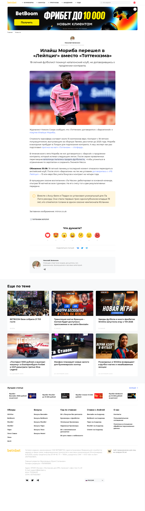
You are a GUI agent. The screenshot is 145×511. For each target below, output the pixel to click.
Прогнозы (54, 2)
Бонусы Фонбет (40, 422)
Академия (68, 2)
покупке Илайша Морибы (42, 132)
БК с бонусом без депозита (71, 414)
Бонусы (41, 2)
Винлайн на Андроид (95, 414)
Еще (79, 2)
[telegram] (38, 480)
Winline (10, 414)
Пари (9, 430)
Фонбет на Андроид (95, 426)
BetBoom (11, 418)
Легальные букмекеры (69, 422)
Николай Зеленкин (72, 43)
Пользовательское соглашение (121, 419)
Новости (18, 32)
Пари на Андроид (94, 422)
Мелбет (10, 426)
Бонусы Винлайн (40, 414)
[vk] (27, 480)
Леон (9, 437)
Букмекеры (29, 2)
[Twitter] (82, 248)
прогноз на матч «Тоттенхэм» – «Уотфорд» (62, 147)
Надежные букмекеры (69, 426)
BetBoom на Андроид (96, 418)
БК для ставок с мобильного (71, 436)
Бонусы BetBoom (41, 418)
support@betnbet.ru (38, 470)
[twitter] (32, 480)
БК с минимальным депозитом (68, 431)
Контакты (117, 414)
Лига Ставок (12, 433)
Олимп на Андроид (95, 430)
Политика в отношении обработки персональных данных (124, 426)
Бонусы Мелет (39, 433)
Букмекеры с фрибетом (70, 418)
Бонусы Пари (39, 426)
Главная (10, 32)
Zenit (9, 441)
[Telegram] (86, 248)
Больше (132, 388)
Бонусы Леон (39, 430)
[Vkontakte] (78, 248)
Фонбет (10, 422)
